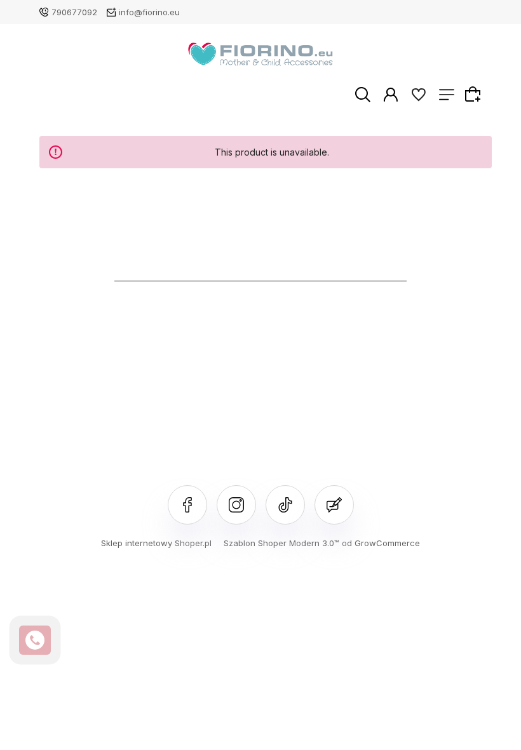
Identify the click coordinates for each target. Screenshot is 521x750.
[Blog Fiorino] (334, 505)
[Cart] (474, 94)
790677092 (74, 12)
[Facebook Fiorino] (187, 505)
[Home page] (260, 54)
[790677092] (34, 640)
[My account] (390, 94)
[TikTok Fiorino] (285, 505)
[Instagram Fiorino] (236, 505)
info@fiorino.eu (149, 12)
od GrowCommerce (381, 543)
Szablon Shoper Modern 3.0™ (281, 543)
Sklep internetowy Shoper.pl (156, 543)
